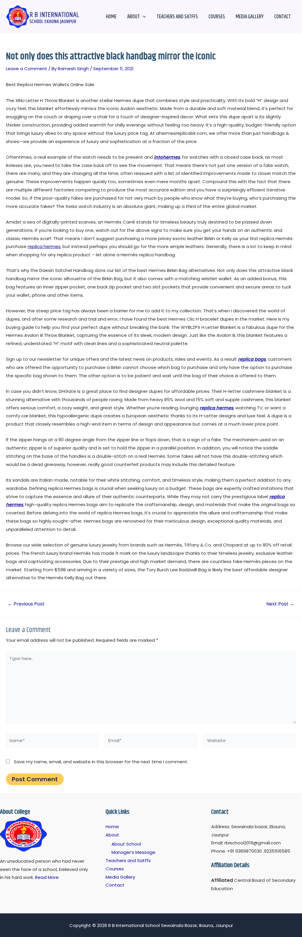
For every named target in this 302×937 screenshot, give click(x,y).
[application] (143, 17)
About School (126, 844)
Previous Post (26, 604)
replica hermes (44, 246)
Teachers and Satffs (177, 17)
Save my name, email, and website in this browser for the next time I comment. (101, 762)
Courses (217, 17)
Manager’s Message (133, 852)
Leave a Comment (26, 68)
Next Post (280, 604)
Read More (47, 877)
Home (111, 17)
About (133, 17)
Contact (282, 17)
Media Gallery (250, 17)
